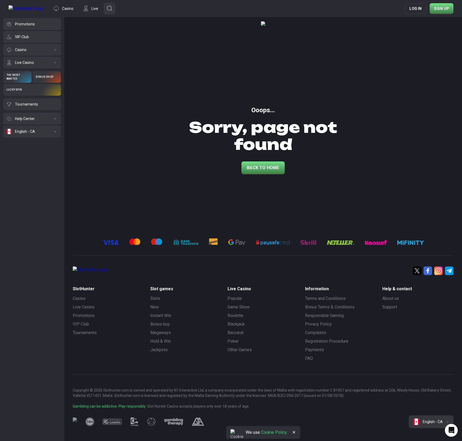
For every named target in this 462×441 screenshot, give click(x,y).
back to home (263, 167)
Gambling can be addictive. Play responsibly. (109, 406)
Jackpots (159, 349)
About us (390, 298)
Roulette (235, 315)
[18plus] (90, 421)
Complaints (315, 332)
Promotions (84, 315)
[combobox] (431, 421)
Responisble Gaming (324, 315)
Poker (233, 341)
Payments (314, 349)
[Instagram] (438, 270)
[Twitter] (417, 270)
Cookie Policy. (274, 432)
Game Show (239, 307)
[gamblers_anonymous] (198, 421)
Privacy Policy (318, 324)
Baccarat (236, 332)
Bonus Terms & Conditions (330, 307)
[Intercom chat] (451, 430)
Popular (235, 298)
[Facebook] (428, 270)
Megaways (160, 332)
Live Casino (84, 307)
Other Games (240, 349)
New (154, 307)
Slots (155, 298)
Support (389, 307)
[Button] (110, 8)
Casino (79, 298)
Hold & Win (160, 341)
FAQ (309, 358)
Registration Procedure (326, 341)
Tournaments (85, 332)
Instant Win (160, 315)
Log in (415, 8)
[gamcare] (134, 421)
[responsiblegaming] (112, 421)
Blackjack (236, 324)
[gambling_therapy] (173, 421)
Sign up (441, 8)
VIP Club (81, 324)
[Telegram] (449, 270)
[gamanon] (151, 421)
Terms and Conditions (325, 298)
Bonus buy (160, 324)
